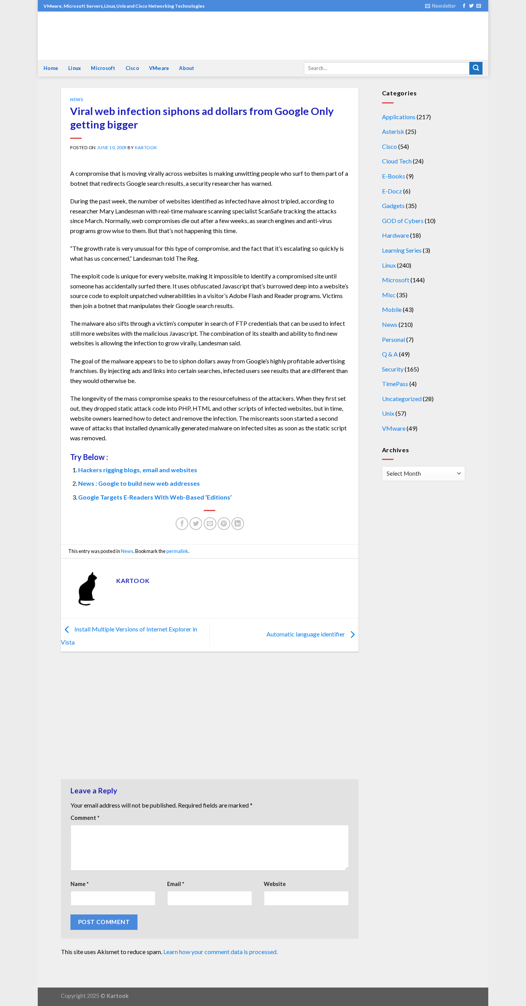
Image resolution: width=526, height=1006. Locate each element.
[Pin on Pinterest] (224, 523)
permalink (177, 551)
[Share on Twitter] (195, 523)
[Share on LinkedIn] (237, 523)
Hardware (395, 235)
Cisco (132, 68)
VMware (159, 68)
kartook (146, 147)
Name (79, 884)
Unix (388, 413)
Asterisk (393, 131)
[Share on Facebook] (182, 523)
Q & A (390, 354)
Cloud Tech (397, 161)
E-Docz (392, 191)
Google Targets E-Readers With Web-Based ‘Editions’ (155, 497)
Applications (398, 116)
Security (393, 369)
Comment (84, 817)
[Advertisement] (209, 717)
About (186, 68)
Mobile (392, 309)
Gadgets (393, 205)
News (76, 99)
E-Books (393, 176)
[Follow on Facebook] (464, 6)
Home (51, 68)
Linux (74, 68)
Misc (388, 294)
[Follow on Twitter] (471, 6)
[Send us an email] (478, 6)
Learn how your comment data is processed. (220, 951)
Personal (393, 339)
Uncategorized (402, 398)
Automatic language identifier (306, 634)
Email (175, 884)
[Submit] (475, 68)
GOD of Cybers (403, 220)
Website (275, 884)
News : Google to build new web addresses (139, 483)
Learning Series (402, 250)
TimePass (395, 383)
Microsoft (103, 68)
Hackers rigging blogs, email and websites (137, 469)
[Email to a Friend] (210, 523)
